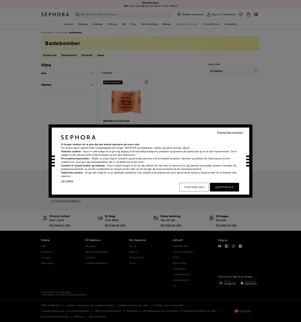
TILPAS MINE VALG (194, 187)
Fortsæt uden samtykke (230, 132)
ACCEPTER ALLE (224, 187)
